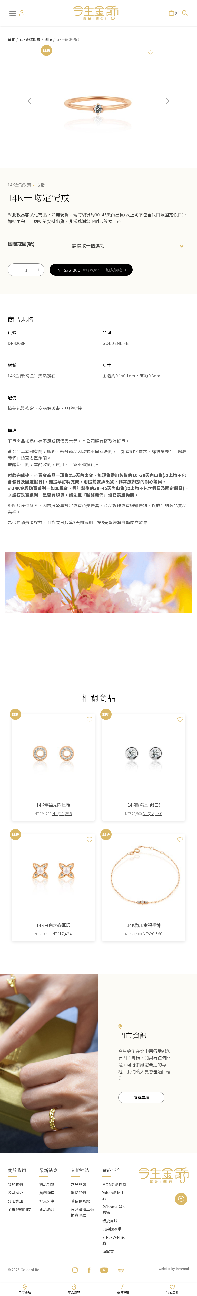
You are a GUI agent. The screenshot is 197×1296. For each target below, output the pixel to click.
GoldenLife (30, 1269)
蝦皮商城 (110, 1220)
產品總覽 (74, 1292)
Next (164, 105)
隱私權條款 (80, 1201)
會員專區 (123, 1292)
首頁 (11, 39)
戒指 (48, 39)
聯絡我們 (78, 1192)
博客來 (108, 1251)
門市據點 (24, 1292)
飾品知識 (47, 1184)
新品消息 (47, 1209)
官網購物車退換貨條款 (82, 1211)
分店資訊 (15, 1201)
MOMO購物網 (114, 1184)
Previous (33, 105)
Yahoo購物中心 (113, 1195)
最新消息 (48, 1170)
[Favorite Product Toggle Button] (150, 52)
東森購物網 (112, 1229)
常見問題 (78, 1184)
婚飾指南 (47, 1192)
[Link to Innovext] (182, 1268)
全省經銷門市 (19, 1209)
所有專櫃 (141, 1097)
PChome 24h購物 (113, 1209)
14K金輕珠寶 (29, 39)
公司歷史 (15, 1192)
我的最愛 (172, 1292)
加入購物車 (116, 270)
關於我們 (15, 1184)
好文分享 (47, 1201)
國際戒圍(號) (21, 243)
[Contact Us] (181, 1199)
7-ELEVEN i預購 (113, 1240)
